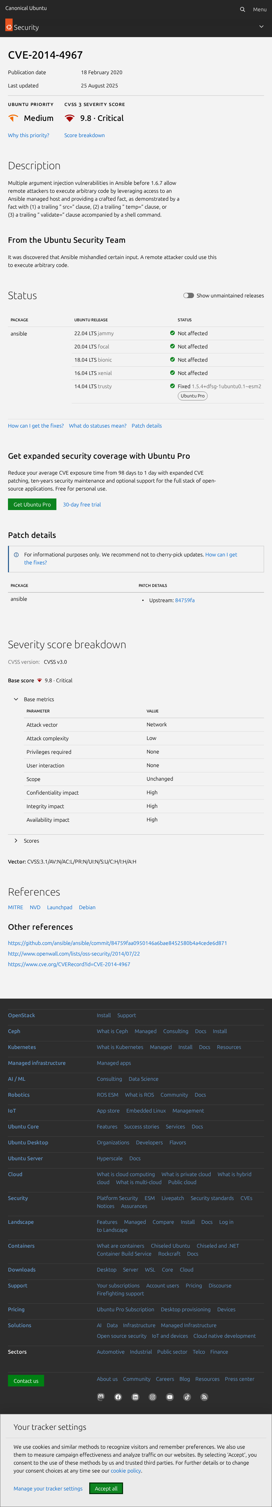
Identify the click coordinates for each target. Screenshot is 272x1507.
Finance (219, 1352)
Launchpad (59, 907)
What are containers (120, 1246)
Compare (163, 1222)
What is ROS (139, 1095)
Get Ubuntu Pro (32, 504)
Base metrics (39, 699)
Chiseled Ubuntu (170, 1246)
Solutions (19, 1325)
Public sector (172, 1352)
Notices (105, 1206)
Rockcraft (169, 1254)
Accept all (106, 1488)
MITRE (15, 907)
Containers (21, 1246)
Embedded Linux (146, 1111)
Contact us (26, 1381)
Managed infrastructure (37, 1063)
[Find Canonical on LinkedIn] (136, 1398)
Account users (162, 1285)
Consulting (175, 1031)
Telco (199, 1352)
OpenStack (21, 1015)
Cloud (15, 1174)
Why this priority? (28, 135)
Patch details (147, 426)
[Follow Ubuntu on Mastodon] (102, 1398)
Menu (260, 9)
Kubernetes (22, 1047)
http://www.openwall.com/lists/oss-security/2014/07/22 (74, 954)
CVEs (246, 1198)
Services (175, 1126)
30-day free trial (82, 504)
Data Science (144, 1079)
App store (108, 1111)
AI (99, 1325)
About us (107, 1379)
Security (18, 1198)
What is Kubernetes (120, 1047)
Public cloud (182, 1182)
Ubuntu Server (25, 1158)
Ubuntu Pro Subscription (125, 1309)
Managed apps (114, 1063)
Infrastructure (139, 1325)
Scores (31, 841)
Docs (200, 1031)
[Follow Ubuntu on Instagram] (154, 1398)
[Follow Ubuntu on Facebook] (119, 1398)
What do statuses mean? (97, 426)
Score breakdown (84, 135)
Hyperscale (110, 1158)
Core (167, 1270)
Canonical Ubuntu (26, 8)
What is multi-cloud (139, 1182)
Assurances (134, 1206)
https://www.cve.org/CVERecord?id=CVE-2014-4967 (69, 964)
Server (130, 1270)
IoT (12, 1111)
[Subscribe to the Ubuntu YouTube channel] (171, 1398)
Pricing (194, 1285)
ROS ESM (107, 1095)
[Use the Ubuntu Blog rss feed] (205, 1398)
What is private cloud (186, 1174)
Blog (184, 1379)
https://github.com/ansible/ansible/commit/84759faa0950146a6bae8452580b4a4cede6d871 (117, 943)
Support (126, 1015)
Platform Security (117, 1198)
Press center (239, 1379)
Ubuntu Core (23, 1126)
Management (188, 1111)
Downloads (21, 1270)
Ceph (14, 1031)
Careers (165, 1379)
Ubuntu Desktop (28, 1142)
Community (174, 1095)
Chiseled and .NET (218, 1246)
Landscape (21, 1222)
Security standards (212, 1198)
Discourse (220, 1285)
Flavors (178, 1142)
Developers (149, 1142)
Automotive (111, 1352)
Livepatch (173, 1198)
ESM (150, 1198)
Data (112, 1325)
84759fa (185, 600)
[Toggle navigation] (261, 26)
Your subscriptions (118, 1285)
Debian (87, 907)
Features (107, 1126)
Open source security (122, 1336)
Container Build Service (124, 1254)
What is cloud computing (126, 1174)
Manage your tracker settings (48, 1488)
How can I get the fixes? (36, 426)
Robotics (19, 1095)
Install (104, 1015)
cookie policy (126, 1471)
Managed (146, 1031)
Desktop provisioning (186, 1309)
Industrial (141, 1352)
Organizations (113, 1142)
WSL (150, 1270)
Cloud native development (224, 1336)
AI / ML (17, 1079)
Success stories (141, 1126)
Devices (226, 1309)
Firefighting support (120, 1293)
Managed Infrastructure (189, 1325)
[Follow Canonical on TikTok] (188, 1398)
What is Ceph (112, 1031)
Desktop (106, 1270)
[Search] (242, 9)
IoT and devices (170, 1336)
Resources (229, 1047)
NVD (35, 907)
